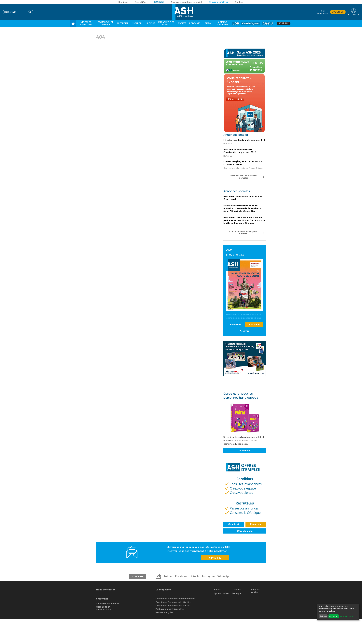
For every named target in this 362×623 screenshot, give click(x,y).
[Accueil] (73, 23)
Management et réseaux (166, 23)
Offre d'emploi (245, 531)
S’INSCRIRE (215, 557)
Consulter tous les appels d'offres (243, 232)
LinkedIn (194, 576)
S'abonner (337, 12)
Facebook (181, 576)
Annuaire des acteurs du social (186, 2)
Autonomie (122, 23)
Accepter (333, 616)
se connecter (353, 14)
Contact (239, 2)
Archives (244, 331)
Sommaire (235, 324)
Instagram (208, 576)
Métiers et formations (86, 23)
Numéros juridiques (222, 23)
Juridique (150, 23)
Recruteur (255, 524)
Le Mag (207, 23)
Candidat (233, 524)
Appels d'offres (220, 2)
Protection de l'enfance (105, 23)
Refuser (323, 616)
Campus (159, 2)
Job (236, 23)
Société (182, 23)
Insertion (137, 23)
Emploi (217, 589)
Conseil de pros (250, 23)
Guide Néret (141, 2)
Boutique (123, 2)
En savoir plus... (347, 616)
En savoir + (245, 450)
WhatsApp (223, 576)
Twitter (168, 576)
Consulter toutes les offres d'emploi (243, 176)
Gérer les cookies (255, 591)
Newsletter (322, 13)
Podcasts (194, 23)
